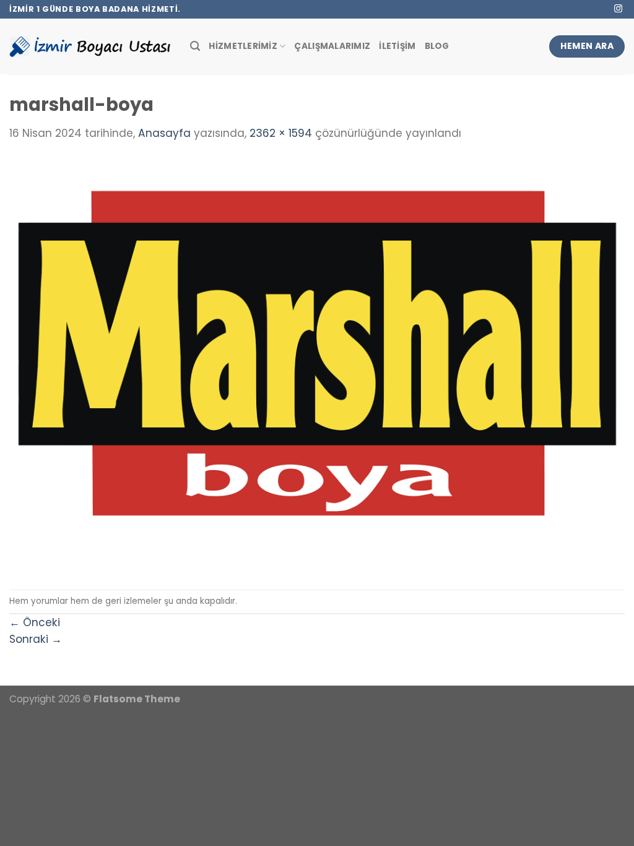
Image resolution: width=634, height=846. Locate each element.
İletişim (397, 46)
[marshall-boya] (317, 365)
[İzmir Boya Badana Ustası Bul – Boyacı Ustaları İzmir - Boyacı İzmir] (90, 46)
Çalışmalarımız (332, 46)
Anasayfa (164, 133)
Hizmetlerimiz (243, 46)
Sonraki (35, 639)
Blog (437, 46)
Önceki (34, 622)
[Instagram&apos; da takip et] (618, 9)
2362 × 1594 (281, 133)
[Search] (195, 46)
